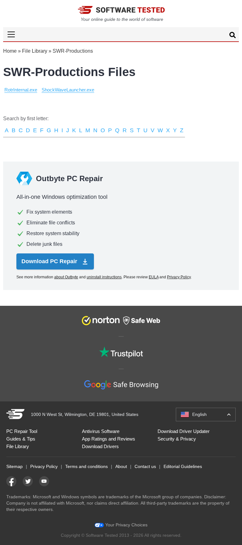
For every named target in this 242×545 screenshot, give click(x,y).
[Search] (232, 36)
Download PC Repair (50, 261)
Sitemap (14, 466)
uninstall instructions (104, 277)
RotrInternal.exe (20, 89)
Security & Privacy (177, 438)
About (121, 466)
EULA (153, 277)
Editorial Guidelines (183, 466)
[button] (121, 34)
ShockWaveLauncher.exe (68, 89)
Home (10, 51)
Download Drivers (100, 446)
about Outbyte (66, 277)
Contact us (145, 466)
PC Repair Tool (21, 431)
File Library (34, 51)
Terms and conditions (86, 466)
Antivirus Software (100, 431)
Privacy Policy (179, 277)
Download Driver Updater (184, 431)
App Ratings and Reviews (108, 438)
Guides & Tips (20, 438)
